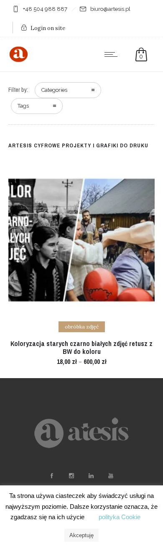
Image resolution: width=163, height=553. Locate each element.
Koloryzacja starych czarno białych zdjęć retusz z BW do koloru (81, 347)
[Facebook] (51, 476)
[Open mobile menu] (112, 54)
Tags (23, 106)
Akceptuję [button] (81, 535)
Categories (54, 90)
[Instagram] (71, 476)
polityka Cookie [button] (119, 516)
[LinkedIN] (91, 476)
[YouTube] (110, 476)
